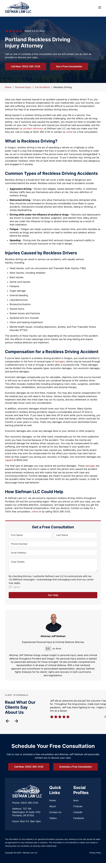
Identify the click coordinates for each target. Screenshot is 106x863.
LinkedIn (77, 812)
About (52, 806)
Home (8, 87)
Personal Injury (23, 87)
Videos (53, 818)
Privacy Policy (95, 853)
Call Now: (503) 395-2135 (25, 66)
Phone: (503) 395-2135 (25, 802)
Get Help (53, 595)
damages (60, 361)
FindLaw (77, 806)
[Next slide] (16, 721)
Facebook (78, 818)
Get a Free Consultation (69, 66)
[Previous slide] (7, 721)
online (69, 132)
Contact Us (55, 812)
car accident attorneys (31, 128)
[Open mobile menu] (99, 7)
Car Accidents (42, 87)
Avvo (76, 800)
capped (9, 460)
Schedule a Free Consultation (75, 766)
